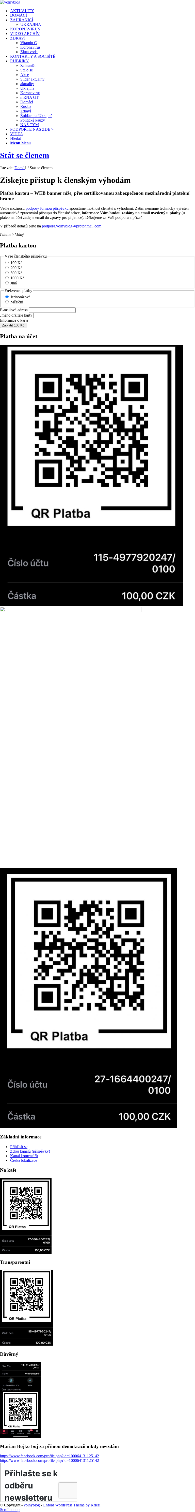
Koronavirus (30, 47)
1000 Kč (17, 278)
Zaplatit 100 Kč (13, 325)
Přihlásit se (18, 1147)
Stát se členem (24, 155)
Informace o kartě (14, 320)
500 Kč (16, 273)
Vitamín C (28, 43)
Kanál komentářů (24, 1156)
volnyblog (32, 1505)
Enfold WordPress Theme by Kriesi (71, 1505)
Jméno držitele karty (16, 315)
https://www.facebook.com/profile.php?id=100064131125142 (49, 1456)
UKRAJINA (30, 24)
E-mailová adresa (14, 310)
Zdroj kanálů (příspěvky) (30, 1151)
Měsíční (16, 302)
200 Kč (16, 268)
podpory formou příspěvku (47, 208)
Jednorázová (20, 297)
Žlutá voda (29, 52)
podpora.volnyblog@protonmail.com (71, 226)
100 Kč (16, 263)
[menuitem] (102, 11)
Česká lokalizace (23, 1160)
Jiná (13, 283)
